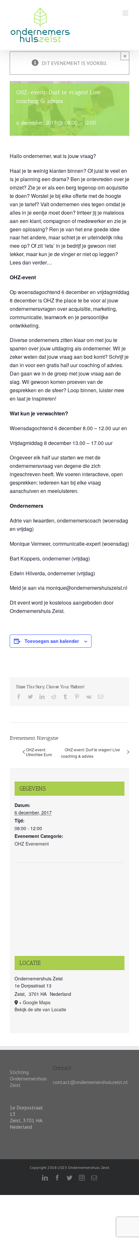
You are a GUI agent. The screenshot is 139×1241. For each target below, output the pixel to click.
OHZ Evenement (32, 843)
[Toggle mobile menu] (126, 13)
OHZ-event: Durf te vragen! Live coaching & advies (90, 752)
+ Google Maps (34, 1002)
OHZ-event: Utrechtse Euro (39, 752)
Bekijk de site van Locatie (40, 1009)
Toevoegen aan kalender (52, 641)
